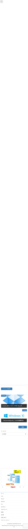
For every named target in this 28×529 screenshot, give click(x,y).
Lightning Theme (14, 525)
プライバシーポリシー (5, 520)
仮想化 (2, 512)
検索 (23, 427)
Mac (2, 504)
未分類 (2, 514)
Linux (2, 496)
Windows (3, 501)
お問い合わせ (3, 517)
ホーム (2, 493)
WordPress (3, 506)
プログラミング (4, 509)
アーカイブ (3, 431)
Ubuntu (2, 498)
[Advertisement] (14, 452)
